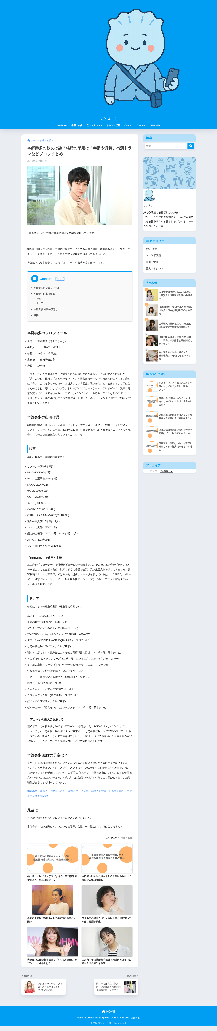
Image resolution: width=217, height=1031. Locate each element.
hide (60, 279)
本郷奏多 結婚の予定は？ (47, 309)
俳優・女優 (76, 125)
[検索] (190, 146)
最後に (37, 315)
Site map (141, 125)
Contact (128, 125)
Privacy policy (102, 1018)
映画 (39, 299)
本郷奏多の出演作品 (44, 293)
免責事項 (135, 1018)
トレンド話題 (113, 125)
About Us (155, 125)
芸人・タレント (94, 125)
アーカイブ (151, 471)
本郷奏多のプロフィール (47, 287)
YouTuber (62, 125)
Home (80, 1018)
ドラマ (40, 303)
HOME (110, 1011)
